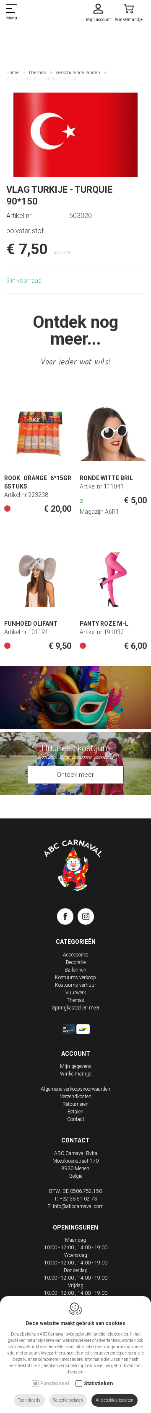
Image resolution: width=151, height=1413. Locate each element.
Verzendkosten (75, 1097)
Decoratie (76, 962)
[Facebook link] (67, 918)
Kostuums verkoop (75, 977)
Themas (37, 72)
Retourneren (75, 1104)
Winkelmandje (75, 1074)
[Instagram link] (86, 918)
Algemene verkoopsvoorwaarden (75, 1089)
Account (75, 1053)
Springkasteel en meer (75, 1008)
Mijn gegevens (75, 1066)
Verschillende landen (77, 72)
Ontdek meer (75, 774)
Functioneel (54, 1383)
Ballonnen (75, 970)
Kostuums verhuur (75, 985)
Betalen (75, 1112)
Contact (75, 1119)
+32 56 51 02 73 (78, 1199)
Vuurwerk (75, 993)
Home (12, 72)
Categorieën (76, 941)
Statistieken (98, 1383)
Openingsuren (75, 1227)
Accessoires (76, 955)
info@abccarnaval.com (78, 1206)
